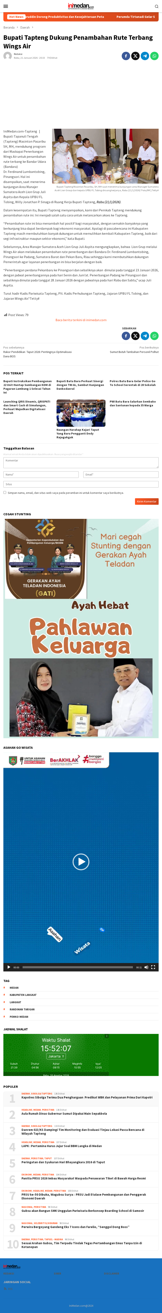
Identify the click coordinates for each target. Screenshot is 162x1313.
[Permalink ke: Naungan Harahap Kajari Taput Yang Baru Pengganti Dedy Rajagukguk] (81, 413)
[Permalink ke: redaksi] (7, 55)
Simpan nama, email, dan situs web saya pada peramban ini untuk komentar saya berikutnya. (66, 493)
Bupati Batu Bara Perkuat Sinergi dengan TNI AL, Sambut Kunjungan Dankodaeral (80, 385)
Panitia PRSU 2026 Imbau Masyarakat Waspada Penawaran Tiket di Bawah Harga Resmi (84, 1178)
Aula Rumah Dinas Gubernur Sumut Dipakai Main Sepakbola (64, 1114)
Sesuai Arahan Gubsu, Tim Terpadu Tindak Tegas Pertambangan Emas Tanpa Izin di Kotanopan (82, 1245)
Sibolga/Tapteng (41, 1093)
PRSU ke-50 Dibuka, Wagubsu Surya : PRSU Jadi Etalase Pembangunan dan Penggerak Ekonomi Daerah (84, 1196)
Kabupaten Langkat (23, 995)
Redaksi (8, 1273)
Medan (37, 1109)
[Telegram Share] (145, 56)
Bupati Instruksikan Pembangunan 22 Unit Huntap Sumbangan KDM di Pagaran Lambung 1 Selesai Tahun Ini (27, 386)
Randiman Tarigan (22, 1009)
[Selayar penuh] (153, 967)
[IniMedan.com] (81, 6)
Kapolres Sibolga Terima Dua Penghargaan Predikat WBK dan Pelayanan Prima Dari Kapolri (87, 1097)
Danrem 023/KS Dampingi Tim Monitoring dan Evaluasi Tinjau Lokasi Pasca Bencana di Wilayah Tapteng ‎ (83, 1131)
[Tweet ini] (135, 56)
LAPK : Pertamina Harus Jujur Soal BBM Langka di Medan (62, 1146)
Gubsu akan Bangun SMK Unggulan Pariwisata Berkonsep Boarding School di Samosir (83, 1211)
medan (14, 988)
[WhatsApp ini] (154, 56)
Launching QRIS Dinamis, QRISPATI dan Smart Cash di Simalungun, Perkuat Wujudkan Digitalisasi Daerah (26, 407)
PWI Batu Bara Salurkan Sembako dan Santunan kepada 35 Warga (133, 403)
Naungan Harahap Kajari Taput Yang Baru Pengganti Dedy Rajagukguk (78, 433)
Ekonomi (27, 1174)
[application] (81, 861)
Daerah (26, 1093)
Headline (27, 1109)
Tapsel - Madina (53, 1239)
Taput (48, 1158)
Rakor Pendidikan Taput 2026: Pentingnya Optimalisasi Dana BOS (37, 352)
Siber (57, 1273)
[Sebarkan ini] (126, 56)
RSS (10, 1289)
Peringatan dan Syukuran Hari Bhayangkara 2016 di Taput (64, 1162)
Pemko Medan (19, 1017)
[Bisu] (146, 967)
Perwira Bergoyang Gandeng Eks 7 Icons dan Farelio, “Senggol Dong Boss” (76, 1227)
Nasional (27, 1207)
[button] (81, 861)
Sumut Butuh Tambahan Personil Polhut (134, 350)
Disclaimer (111, 1273)
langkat (15, 1002)
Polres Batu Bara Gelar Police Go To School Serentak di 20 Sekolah (133, 383)
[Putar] (9, 967)
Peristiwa (48, 1109)
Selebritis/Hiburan (46, 1223)
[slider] (78, 967)
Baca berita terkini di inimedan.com (81, 320)
